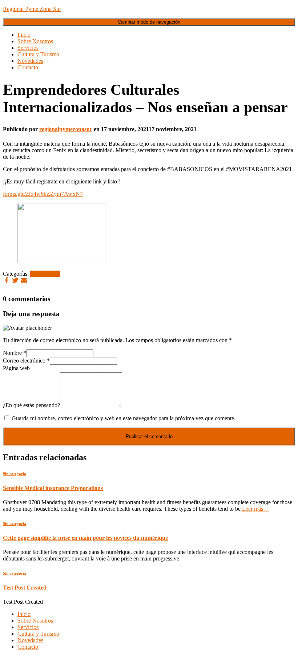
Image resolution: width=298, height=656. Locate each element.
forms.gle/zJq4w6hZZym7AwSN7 (43, 194)
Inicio (24, 35)
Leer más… (255, 509)
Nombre (14, 353)
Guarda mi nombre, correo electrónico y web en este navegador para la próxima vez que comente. (123, 418)
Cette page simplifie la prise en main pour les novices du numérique (85, 538)
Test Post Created (25, 587)
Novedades (30, 61)
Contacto (27, 67)
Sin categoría (45, 274)
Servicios (28, 48)
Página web (16, 368)
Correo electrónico (26, 360)
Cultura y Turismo (38, 54)
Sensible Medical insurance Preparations (53, 488)
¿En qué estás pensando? (31, 405)
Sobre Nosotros (35, 41)
